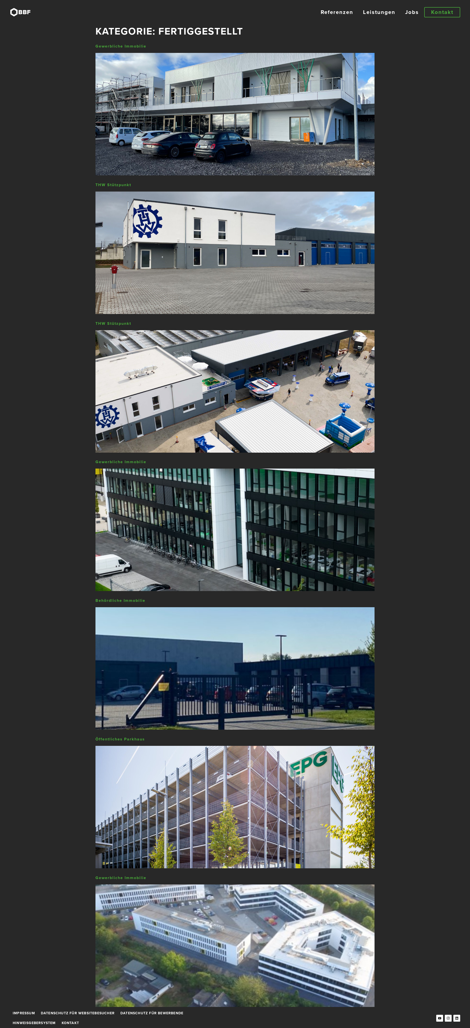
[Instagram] (448, 1018)
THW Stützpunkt (113, 185)
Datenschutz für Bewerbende (151, 1013)
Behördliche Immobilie (120, 600)
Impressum (24, 1013)
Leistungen (379, 12)
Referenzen (337, 12)
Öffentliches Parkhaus (120, 739)
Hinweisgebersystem (34, 1023)
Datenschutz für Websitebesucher (78, 1013)
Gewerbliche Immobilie (120, 46)
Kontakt (70, 1023)
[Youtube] (439, 1018)
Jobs (412, 12)
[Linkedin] (456, 1018)
